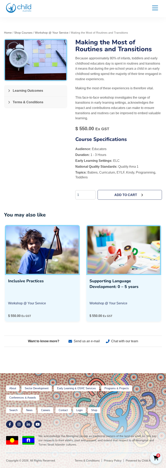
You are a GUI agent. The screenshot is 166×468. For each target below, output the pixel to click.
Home (8, 32)
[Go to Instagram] (19, 424)
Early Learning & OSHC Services (76, 388)
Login (79, 410)
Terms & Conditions (27, 102)
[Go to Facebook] (9, 424)
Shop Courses (23, 32)
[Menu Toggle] (155, 8)
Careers (45, 410)
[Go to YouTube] (37, 424)
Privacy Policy (112, 460)
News (29, 410)
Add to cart (125, 195)
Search (13, 410)
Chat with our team (124, 341)
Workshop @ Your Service (51, 32)
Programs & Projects (116, 388)
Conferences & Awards (22, 397)
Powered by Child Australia (143, 460)
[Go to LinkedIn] (28, 424)
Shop (94, 410)
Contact (63, 410)
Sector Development (37, 388)
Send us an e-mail (87, 341)
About (12, 388)
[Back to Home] (18, 8)
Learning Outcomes (27, 90)
